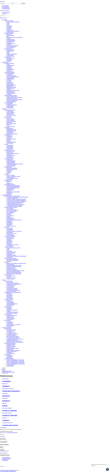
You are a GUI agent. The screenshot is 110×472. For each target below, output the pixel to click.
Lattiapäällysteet (10, 230)
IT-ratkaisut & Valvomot (6, 327)
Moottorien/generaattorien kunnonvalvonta (14, 99)
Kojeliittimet (9, 44)
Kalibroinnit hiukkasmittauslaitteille (13, 191)
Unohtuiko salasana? (6, 8)
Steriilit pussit (9, 181)
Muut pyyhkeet (9, 154)
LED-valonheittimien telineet (12, 303)
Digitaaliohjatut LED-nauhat (12, 288)
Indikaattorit (9, 300)
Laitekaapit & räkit (8, 328)
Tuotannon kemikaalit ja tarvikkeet (11, 207)
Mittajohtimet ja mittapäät (11, 87)
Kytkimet (8, 51)
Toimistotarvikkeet (10, 245)
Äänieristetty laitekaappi (11, 334)
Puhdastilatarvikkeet (8, 166)
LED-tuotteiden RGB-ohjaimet (12, 312)
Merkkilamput (9, 293)
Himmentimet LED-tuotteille (12, 309)
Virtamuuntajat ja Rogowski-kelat (13, 31)
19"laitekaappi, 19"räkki (11, 329)
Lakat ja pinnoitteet (10, 215)
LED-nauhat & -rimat (8, 280)
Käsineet (6, 144)
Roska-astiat (9, 124)
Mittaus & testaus (5, 62)
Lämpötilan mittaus (10, 82)
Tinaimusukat (9, 224)
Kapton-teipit (9, 220)
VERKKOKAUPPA (6, 12)
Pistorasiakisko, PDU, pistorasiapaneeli (14, 341)
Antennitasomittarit (10, 73)
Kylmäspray (9, 214)
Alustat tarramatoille (10, 177)
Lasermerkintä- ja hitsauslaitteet (12, 259)
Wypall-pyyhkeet (10, 157)
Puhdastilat (4, 108)
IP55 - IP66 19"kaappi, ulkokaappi (13, 336)
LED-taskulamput (10, 322)
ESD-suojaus (7, 227)
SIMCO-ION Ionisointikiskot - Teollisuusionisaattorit (16, 263)
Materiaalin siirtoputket (11, 268)
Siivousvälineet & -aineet (9, 158)
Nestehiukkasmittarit (10, 188)
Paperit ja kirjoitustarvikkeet (12, 167)
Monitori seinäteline (10, 347)
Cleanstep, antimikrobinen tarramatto (13, 176)
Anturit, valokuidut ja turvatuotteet (13, 21)
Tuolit (8, 125)
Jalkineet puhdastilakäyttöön (12, 133)
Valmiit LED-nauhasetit (11, 285)
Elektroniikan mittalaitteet (9, 63)
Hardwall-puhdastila (10, 113)
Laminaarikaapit (10, 110)
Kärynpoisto (9, 261)
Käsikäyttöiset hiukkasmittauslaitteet (13, 185)
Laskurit (8, 22)
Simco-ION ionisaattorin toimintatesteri (14, 273)
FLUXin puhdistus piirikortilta (12, 210)
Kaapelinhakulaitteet (10, 78)
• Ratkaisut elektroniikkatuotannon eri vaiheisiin (15, 204)
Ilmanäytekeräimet (10, 189)
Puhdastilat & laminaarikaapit (10, 109)
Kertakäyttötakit (10, 132)
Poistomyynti (9, 326)
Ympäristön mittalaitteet (9, 102)
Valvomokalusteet (8, 354)
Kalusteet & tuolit (8, 117)
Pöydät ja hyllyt (10, 118)
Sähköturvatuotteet (10, 91)
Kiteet (8, 36)
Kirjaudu (23, 3)
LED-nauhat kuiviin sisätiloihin (12, 283)
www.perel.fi (2, 1)
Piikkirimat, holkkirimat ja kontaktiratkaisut (14, 37)
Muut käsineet (9, 149)
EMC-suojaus (9, 34)
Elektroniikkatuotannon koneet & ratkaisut (12, 195)
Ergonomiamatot (10, 179)
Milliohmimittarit (10, 86)
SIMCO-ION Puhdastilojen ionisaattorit (14, 266)
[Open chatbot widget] (107, 469)
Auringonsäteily (10, 103)
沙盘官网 (14, 471)
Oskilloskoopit (9, 68)
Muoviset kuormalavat (11, 252)
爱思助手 (7, 471)
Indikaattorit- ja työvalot (9, 299)
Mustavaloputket (10, 298)
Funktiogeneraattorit (10, 65)
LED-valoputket (10, 297)
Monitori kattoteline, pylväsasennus (13, 350)
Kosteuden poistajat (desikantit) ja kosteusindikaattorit (16, 256)
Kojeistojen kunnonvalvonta (12, 98)
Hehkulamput (9, 296)
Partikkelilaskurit (10, 106)
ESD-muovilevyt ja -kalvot (12, 233)
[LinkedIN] (2, 470)
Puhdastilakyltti (9, 170)
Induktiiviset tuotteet (10, 35)
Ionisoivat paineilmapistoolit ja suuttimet (14, 265)
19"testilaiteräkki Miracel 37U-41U (13, 337)
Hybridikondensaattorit (11, 40)
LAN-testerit (9, 80)
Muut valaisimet (7, 320)
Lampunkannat (9, 307)
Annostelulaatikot (10, 143)
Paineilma (8, 216)
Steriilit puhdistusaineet (11, 160)
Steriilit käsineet (10, 146)
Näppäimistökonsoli (10, 364)
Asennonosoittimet (10, 301)
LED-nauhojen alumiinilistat (12, 289)
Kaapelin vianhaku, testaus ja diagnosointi (14, 97)
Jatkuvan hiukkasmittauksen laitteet (13, 187)
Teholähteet (9, 28)
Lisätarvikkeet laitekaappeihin (12, 340)
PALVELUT (4, 13)
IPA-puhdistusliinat (10, 212)
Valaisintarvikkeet (8, 306)
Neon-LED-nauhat (10, 287)
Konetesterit (9, 79)
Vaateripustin (9, 171)
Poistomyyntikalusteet (11, 126)
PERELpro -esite (10, 30)
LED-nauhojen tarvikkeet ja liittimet (13, 290)
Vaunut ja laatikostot (10, 120)
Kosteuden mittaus (10, 105)
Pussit (8, 249)
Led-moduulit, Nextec (11, 318)
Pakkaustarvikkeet (8, 180)
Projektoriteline (9, 352)
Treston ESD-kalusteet (11, 275)
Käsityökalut (9, 239)
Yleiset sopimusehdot (6, 457)
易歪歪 (10, 471)
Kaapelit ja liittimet (10, 50)
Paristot (8, 24)
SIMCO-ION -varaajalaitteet (12, 269)
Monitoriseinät (9, 357)
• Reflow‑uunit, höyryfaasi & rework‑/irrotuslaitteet (16, 200)
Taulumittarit (9, 26)
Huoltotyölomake (5, 5)
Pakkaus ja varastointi (8, 246)
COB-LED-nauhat (10, 286)
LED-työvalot (9, 305)
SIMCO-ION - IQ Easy (11, 267)
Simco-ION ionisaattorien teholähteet (13, 271)
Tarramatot (6, 174)
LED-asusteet (9, 321)
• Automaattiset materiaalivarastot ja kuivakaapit (15, 202)
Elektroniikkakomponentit (9, 33)
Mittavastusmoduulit (10, 49)
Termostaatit (9, 29)
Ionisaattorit (9, 193)
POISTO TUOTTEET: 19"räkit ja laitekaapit (15, 342)
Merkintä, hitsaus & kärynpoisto (10, 258)
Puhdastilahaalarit (10, 128)
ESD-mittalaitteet (10, 71)
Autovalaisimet (9, 323)
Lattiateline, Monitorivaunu (12, 351)
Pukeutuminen (7, 127)
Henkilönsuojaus (10, 232)
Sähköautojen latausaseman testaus (13, 90)
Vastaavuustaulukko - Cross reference (13, 324)
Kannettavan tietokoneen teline (12, 348)
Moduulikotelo (9, 59)
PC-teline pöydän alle (11, 353)
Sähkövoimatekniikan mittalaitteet (11, 95)
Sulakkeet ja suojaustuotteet (12, 53)
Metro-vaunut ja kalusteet (11, 123)
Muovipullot (9, 242)
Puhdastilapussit (10, 183)
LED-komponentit (8, 314)
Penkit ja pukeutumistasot (11, 121)
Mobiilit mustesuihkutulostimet (12, 260)
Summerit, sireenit (10, 54)
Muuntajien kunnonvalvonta (12, 100)
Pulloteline (9, 172)
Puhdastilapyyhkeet (10, 151)
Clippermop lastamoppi (11, 162)
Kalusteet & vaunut (8, 274)
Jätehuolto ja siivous (10, 238)
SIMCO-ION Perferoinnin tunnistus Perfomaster (15, 270)
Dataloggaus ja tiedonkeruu (12, 104)
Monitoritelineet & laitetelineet (10, 343)
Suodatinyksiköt (10, 114)
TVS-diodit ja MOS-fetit (11, 46)
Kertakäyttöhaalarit (10, 131)
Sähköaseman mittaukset (11, 101)
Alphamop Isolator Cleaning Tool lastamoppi (15, 163)
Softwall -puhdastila (10, 111)
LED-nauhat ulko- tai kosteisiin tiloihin (14, 284)
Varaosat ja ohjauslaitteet (11, 115)
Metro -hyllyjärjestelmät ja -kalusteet (13, 247)
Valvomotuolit (9, 356)
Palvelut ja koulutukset (11, 235)
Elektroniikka (4, 19)
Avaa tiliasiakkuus (5, 6)
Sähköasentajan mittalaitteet (10, 72)
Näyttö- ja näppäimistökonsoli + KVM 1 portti (15, 359)
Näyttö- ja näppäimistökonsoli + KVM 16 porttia (16, 362)
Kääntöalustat (9, 240)
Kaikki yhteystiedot (3, 452)
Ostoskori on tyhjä (3, 17)
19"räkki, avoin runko (11, 330)
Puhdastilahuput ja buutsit (11, 130)
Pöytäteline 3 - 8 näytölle (11, 346)
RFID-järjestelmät (10, 32)
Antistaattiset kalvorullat (11, 255)
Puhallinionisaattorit (10, 264)
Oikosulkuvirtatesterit (11, 88)
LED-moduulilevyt (10, 319)
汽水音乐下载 (3, 471)
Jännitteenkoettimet (10, 77)
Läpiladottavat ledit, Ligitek (12, 315)
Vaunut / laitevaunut (10, 278)
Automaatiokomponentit (9, 20)
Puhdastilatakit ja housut (11, 129)
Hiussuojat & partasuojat (11, 138)
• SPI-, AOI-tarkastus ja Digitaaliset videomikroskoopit (17, 201)
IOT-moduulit (9, 42)
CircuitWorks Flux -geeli (11, 209)
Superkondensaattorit (10, 39)
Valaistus (4, 279)
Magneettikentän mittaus (11, 85)
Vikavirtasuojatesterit (10, 93)
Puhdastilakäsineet (10, 145)
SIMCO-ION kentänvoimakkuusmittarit (14, 272)
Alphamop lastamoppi (11, 161)
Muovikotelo (9, 60)
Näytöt (8, 23)
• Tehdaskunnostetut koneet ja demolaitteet (14, 205)
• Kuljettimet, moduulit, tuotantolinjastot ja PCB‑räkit (16, 199)
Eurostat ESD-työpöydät (11, 277)
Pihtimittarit (9, 89)
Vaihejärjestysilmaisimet (11, 92)
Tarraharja (9, 173)
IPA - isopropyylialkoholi (11, 211)
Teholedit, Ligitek (10, 317)
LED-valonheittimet (10, 302)
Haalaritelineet (9, 122)
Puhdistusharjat (9, 221)
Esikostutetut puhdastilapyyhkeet (13, 153)
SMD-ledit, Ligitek (10, 316)
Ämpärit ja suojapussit (11, 165)
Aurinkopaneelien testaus (11, 75)
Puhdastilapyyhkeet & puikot (10, 150)
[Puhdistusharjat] (3, 427)
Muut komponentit (8, 48)
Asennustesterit (9, 74)
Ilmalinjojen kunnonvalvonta (12, 96)
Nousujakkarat (9, 243)
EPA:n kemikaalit (10, 208)
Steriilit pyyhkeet (10, 152)
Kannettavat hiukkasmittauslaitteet (13, 186)
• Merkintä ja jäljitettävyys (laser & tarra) (14, 203)
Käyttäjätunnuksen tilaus (6, 458)
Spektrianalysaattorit (10, 69)
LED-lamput (9, 294)
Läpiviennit (9, 61)
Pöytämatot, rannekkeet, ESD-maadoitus (14, 231)
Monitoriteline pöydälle (11, 344)
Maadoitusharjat (10, 241)
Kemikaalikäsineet (10, 148)
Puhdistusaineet (9, 159)
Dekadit (8, 64)
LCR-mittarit (9, 67)
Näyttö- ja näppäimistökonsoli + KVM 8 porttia (15, 361)
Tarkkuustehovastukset (11, 43)
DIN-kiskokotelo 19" (11, 58)
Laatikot (8, 248)
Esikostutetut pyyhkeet (11, 155)
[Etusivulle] (5, 10)
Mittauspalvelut (9, 192)
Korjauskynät (9, 213)
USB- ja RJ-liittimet (10, 47)
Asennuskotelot (7, 57)
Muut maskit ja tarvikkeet (11, 142)
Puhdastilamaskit (10, 135)
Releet (8, 52)
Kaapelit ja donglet (10, 365)
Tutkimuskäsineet (10, 147)
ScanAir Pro (9, 190)
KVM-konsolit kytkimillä (9, 358)
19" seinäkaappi (10, 331)
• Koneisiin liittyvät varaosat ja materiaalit (14, 206)
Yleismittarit (9, 94)
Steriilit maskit (9, 136)
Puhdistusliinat (9, 222)
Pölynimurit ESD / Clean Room (12, 244)
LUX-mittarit (9, 81)
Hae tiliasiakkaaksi (5, 459)
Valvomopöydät (10, 355)
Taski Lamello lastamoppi (11, 164)
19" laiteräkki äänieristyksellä (12, 333)
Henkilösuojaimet (8, 134)
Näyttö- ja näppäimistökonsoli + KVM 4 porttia (15, 360)
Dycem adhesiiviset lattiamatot (12, 178)
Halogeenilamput (10, 295)
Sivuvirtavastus (9, 25)
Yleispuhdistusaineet (10, 218)
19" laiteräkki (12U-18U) (11, 332)
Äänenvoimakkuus (10, 107)
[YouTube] (16, 470)
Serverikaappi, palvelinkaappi (12, 335)
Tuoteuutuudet (5, 460)
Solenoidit (9, 38)
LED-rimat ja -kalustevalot (11, 291)
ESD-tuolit (9, 276)
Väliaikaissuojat (10, 217)
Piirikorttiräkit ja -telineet (11, 251)
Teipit (8, 182)
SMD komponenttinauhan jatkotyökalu (14, 219)
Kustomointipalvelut (10, 325)
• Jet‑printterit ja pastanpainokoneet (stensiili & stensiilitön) (17, 196)
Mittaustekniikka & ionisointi (10, 184)
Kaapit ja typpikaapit (10, 119)
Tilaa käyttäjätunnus (6, 7)
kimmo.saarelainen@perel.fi (12, 432)
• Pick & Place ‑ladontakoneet (12, 198)
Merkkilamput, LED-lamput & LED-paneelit (13, 292)
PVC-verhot (9, 116)
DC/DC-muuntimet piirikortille (12, 45)
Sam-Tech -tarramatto (11, 175)
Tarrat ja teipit (9, 250)
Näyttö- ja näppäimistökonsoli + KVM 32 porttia (16, 363)
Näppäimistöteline (10, 349)
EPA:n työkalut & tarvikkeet (10, 236)
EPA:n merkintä (10, 228)
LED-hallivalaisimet (10, 304)
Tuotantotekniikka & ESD (7, 194)
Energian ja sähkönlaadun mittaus (13, 76)
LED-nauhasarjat (10, 281)
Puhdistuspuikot (10, 156)
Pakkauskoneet (9, 257)
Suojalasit (8, 139)
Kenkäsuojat (9, 137)
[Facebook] (7, 470)
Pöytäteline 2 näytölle (11, 345)
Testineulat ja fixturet (10, 41)
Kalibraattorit (9, 66)
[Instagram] (11, 470)
